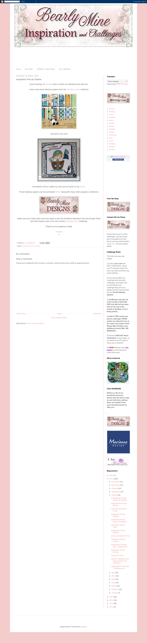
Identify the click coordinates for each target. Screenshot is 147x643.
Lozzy (111, 141)
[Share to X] (45, 243)
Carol (111, 114)
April (113, 583)
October (114, 488)
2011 (111, 603)
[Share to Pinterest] (49, 243)
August (114, 495)
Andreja (112, 112)
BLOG (82, 187)
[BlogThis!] (43, 243)
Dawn (111, 120)
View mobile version (59, 318)
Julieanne (113, 135)
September (115, 492)
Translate (124, 84)
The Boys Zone (73, 89)
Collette (112, 117)
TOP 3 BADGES (64, 69)
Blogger (84, 627)
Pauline (49, 84)
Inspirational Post (28, 246)
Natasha (112, 144)
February (115, 589)
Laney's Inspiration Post (120, 536)
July (113, 573)
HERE (58, 192)
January (114, 593)
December (115, 482)
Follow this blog (118, 159)
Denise (112, 123)
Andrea (112, 109)
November (115, 485)
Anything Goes (72, 221)
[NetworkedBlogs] (118, 157)
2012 (111, 600)
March (114, 586)
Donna (111, 126)
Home (18, 69)
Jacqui (111, 132)
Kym (110, 138)
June (113, 576)
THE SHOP (29, 69)
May (113, 579)
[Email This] (41, 243)
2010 (111, 607)
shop (113, 244)
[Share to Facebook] (47, 243)
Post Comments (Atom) (35, 323)
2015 (111, 475)
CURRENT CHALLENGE (46, 69)
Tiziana (112, 149)
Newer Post (21, 314)
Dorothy (112, 129)
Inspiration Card (117, 555)
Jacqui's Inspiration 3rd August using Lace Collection (120, 561)
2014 (111, 479)
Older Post (97, 314)
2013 (111, 597)
